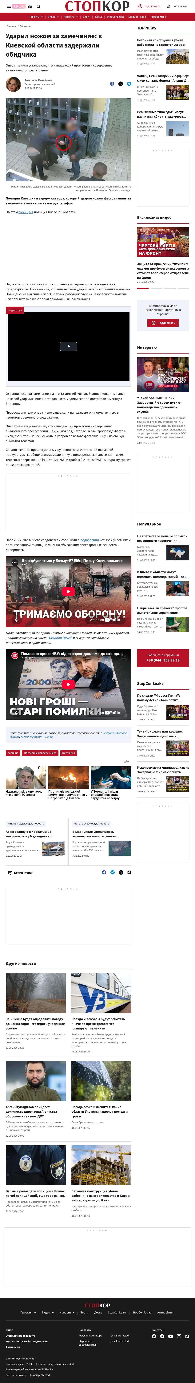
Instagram (36, 737)
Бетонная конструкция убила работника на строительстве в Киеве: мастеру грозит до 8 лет (100, 1196)
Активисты (13, 1347)
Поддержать (152, 6)
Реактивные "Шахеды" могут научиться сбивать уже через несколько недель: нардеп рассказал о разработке (160, 119)
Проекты (34, 17)
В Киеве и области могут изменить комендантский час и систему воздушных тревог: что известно (162, 579)
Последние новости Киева (40, 753)
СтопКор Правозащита (20, 1336)
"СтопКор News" (59, 637)
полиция (13, 753)
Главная (11, 26)
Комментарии (23, 873)
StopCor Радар (137, 17)
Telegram (108, 733)
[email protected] (40, 1375)
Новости (69, 17)
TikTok (48, 737)
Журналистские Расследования (27, 1341)
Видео (51, 17)
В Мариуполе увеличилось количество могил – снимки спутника (94, 836)
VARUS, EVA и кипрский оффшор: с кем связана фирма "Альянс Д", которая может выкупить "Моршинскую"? (163, 83)
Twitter (24, 737)
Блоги (86, 17)
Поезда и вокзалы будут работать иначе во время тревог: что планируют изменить (98, 1024)
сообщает (25, 212)
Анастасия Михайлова (38, 80)
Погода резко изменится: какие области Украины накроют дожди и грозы (99, 1112)
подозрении (89, 540)
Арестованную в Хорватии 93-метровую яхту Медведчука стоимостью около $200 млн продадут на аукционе (29, 838)
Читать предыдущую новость (26, 824)
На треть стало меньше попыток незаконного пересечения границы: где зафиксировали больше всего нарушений (162, 543)
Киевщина (68, 753)
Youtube (14, 737)
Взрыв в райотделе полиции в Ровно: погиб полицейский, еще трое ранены (36, 1193)
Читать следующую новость (91, 824)
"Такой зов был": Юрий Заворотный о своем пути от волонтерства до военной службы (159, 405)
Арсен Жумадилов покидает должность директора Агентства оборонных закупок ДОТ (31, 1112)
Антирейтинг (158, 17)
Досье (98, 17)
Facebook (120, 733)
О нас (9, 1330)
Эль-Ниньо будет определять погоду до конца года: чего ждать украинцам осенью (35, 1024)
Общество (25, 26)
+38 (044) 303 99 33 (163, 660)
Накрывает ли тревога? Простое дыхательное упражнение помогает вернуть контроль (162, 613)
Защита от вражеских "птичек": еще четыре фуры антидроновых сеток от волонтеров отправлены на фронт (163, 271)
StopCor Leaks (115, 17)
